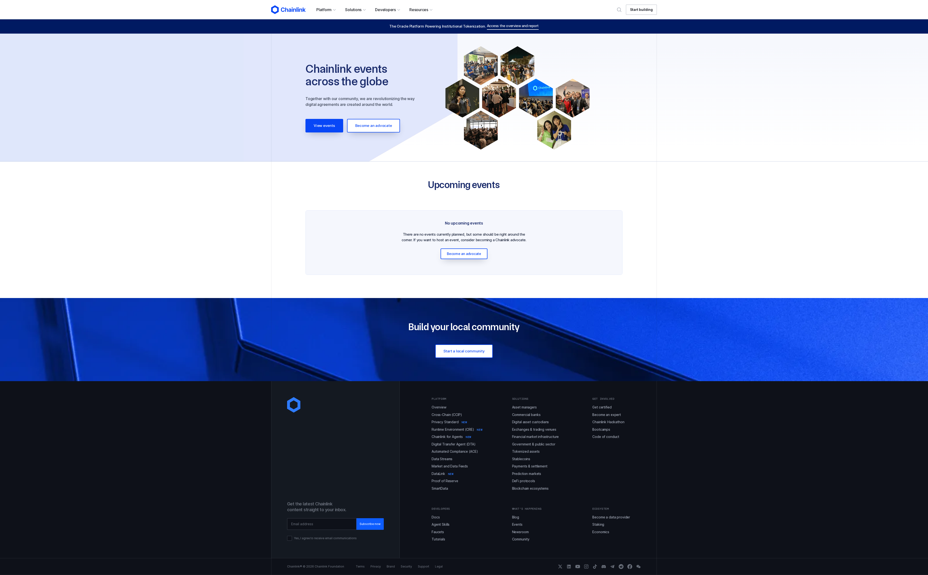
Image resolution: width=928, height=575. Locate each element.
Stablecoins (521, 459)
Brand (391, 566)
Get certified (601, 407)
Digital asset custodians (530, 422)
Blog (515, 517)
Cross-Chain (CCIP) (447, 415)
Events (517, 524)
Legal (439, 566)
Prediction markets (526, 474)
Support (423, 566)
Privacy (375, 566)
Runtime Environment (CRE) (457, 429)
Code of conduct (605, 437)
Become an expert (606, 415)
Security (406, 566)
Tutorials (438, 539)
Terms (360, 566)
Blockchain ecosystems (530, 488)
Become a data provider (611, 517)
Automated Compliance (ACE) (455, 451)
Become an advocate (373, 125)
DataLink (443, 474)
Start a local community (464, 351)
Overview (439, 407)
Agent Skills (441, 524)
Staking (598, 524)
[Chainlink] (288, 9)
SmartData (440, 488)
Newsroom (520, 532)
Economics (600, 532)
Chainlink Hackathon (608, 422)
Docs (436, 517)
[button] (325, 9)
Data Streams (442, 459)
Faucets (438, 532)
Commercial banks (526, 415)
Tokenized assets (526, 451)
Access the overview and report (513, 25)
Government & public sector (533, 444)
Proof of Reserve (445, 481)
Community (520, 539)
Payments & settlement (529, 466)
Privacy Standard (449, 422)
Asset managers (524, 407)
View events (324, 125)
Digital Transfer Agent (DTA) (454, 444)
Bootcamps (601, 429)
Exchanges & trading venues (534, 429)
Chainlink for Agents (451, 437)
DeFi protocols (523, 481)
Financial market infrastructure (535, 437)
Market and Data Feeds (450, 466)
